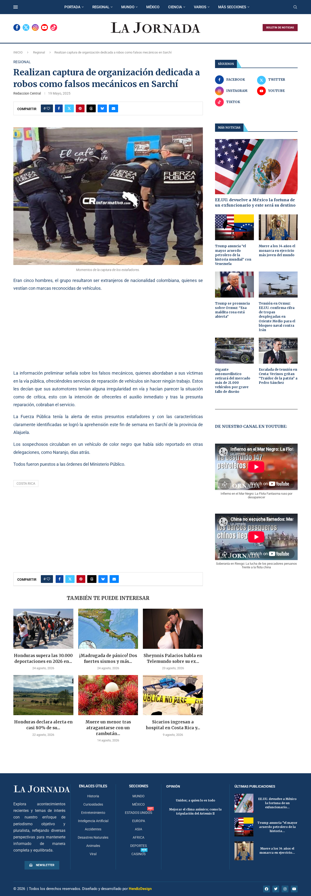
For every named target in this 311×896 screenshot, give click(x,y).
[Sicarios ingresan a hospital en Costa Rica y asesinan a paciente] (173, 695)
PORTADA (72, 7)
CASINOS (138, 854)
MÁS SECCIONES (232, 7)
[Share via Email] (113, 108)
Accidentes (93, 829)
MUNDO (127, 7)
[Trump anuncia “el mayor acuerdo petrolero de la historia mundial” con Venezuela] (234, 227)
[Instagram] (35, 27)
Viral (93, 854)
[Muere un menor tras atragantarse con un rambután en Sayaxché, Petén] (108, 695)
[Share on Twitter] (69, 108)
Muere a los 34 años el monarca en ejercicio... (277, 850)
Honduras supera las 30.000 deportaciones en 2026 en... (43, 658)
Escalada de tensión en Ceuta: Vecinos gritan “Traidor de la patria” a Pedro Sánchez (278, 376)
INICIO (18, 52)
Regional (39, 52)
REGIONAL (100, 7)
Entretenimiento (93, 812)
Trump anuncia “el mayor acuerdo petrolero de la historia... (277, 827)
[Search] (295, 7)
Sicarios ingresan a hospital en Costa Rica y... (173, 724)
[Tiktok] (53, 27)
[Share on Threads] (91, 108)
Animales (93, 845)
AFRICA (138, 837)
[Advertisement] (108, 330)
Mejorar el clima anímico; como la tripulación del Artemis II (195, 811)
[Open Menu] (15, 7)
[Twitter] (26, 27)
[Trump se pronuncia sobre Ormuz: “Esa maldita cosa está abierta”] (234, 285)
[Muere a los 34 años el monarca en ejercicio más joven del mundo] (278, 227)
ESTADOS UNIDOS (138, 812)
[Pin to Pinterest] (80, 108)
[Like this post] (48, 108)
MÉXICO (152, 7)
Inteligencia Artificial (93, 821)
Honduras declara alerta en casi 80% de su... (43, 724)
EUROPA (138, 821)
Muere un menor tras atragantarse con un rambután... (108, 727)
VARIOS (200, 7)
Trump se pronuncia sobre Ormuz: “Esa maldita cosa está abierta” (232, 310)
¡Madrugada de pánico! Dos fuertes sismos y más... (108, 658)
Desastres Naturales (93, 837)
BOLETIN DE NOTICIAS (280, 27)
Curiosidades (93, 804)
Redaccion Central (27, 93)
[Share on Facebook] (59, 108)
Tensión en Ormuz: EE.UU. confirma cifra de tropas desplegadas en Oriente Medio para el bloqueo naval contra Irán (277, 316)
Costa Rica (26, 483)
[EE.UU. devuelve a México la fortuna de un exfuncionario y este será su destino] (256, 166)
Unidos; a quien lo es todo (195, 800)
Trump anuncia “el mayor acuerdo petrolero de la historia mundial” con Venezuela (233, 255)
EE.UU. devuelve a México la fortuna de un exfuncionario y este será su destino (255, 202)
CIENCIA (175, 7)
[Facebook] (16, 27)
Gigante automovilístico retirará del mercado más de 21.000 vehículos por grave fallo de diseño (232, 381)
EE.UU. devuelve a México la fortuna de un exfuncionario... (277, 803)
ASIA (138, 829)
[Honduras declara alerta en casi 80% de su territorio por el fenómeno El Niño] (43, 695)
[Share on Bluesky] (102, 108)
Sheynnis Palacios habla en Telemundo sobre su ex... (173, 658)
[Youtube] (44, 27)
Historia (93, 796)
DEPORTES (138, 845)
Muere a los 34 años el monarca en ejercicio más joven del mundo (277, 250)
